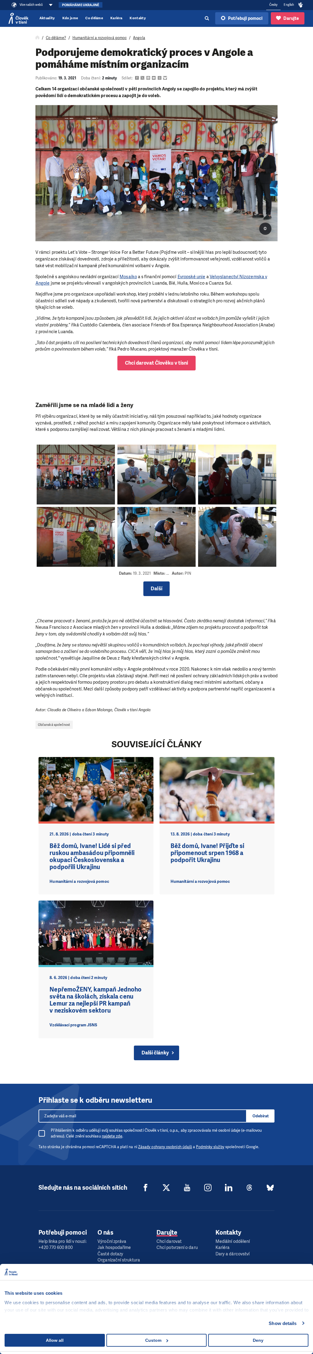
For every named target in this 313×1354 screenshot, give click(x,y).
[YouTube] (187, 1187)
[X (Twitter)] (166, 1187)
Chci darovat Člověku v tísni (156, 363)
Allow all (55, 1340)
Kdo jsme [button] (70, 18)
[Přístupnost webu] (300, 5)
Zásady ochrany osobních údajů (165, 1147)
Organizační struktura (119, 1260)
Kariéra (116, 18)
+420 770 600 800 (55, 1247)
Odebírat (260, 1116)
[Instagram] (208, 1187)
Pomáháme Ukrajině (80, 5)
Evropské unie (191, 277)
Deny (258, 1340)
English (289, 5)
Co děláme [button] (94, 18)
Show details (282, 1323)
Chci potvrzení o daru (177, 1247)
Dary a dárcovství (232, 1254)
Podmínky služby (210, 1147)
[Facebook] (145, 1187)
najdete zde (112, 1136)
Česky (273, 5)
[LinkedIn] (228, 1187)
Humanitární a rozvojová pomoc (99, 38)
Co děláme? (56, 38)
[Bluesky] (270, 1187)
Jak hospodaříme (114, 1247)
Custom (153, 1340)
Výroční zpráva (112, 1241)
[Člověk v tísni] (18, 18)
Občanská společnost (54, 724)
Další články (155, 1053)
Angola (139, 38)
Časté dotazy (110, 1254)
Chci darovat (169, 1241)
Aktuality (47, 18)
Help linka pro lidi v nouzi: (62, 1241)
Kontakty (138, 18)
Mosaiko (128, 277)
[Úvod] (37, 37)
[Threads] (249, 1187)
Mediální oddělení (232, 1241)
